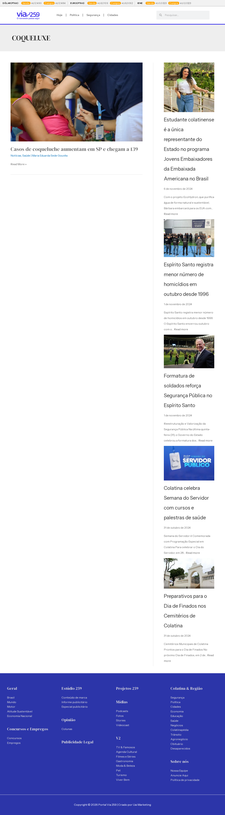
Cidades (112, 15)
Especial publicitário (75, 706)
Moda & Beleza (125, 765)
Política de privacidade (185, 780)
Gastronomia (124, 761)
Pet (118, 770)
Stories (121, 720)
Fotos (120, 715)
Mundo (11, 702)
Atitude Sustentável (19, 711)
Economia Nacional (19, 716)
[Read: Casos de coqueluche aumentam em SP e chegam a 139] (77, 101)
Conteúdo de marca (74, 697)
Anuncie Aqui (179, 775)
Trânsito (176, 734)
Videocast (122, 725)
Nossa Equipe (179, 770)
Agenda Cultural (126, 752)
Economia (177, 711)
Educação (177, 716)
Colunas (67, 729)
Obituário (177, 744)
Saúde (26, 155)
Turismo (121, 775)
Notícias (16, 155)
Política (74, 15)
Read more (171, 214)
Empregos (14, 743)
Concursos (14, 738)
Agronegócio (179, 739)
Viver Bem (123, 779)
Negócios (177, 725)
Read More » (19, 164)
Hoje (59, 15)
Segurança (93, 15)
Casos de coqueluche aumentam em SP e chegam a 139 (74, 149)
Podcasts (122, 711)
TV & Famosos (125, 747)
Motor (11, 706)
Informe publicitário (74, 702)
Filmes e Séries (126, 756)
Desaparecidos (180, 748)
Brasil (10, 697)
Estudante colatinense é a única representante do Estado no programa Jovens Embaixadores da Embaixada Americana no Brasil (189, 149)
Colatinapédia (179, 730)
